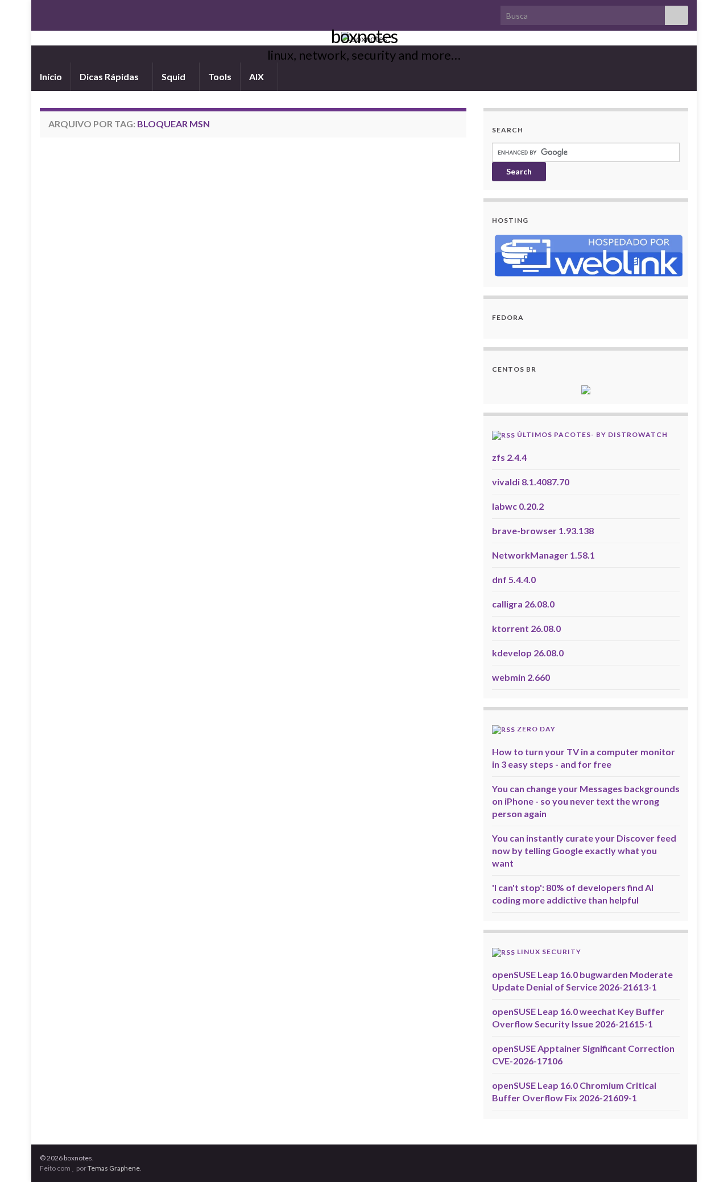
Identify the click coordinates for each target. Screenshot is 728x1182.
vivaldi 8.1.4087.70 (530, 481)
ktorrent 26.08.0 (526, 628)
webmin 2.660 (521, 677)
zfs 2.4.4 (509, 457)
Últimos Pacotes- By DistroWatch (592, 434)
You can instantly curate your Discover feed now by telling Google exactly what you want (584, 850)
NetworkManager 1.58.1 (543, 555)
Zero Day (536, 729)
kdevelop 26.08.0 (528, 652)
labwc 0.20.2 (518, 506)
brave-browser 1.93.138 (543, 530)
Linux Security (549, 951)
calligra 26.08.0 (523, 603)
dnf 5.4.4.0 (514, 579)
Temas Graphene (114, 1168)
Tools (219, 76)
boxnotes (364, 36)
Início (51, 76)
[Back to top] (702, 1156)
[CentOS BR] (585, 388)
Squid (174, 76)
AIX (257, 76)
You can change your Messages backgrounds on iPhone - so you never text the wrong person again (586, 801)
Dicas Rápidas (110, 76)
